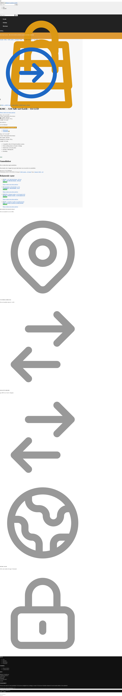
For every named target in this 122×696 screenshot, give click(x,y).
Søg (16, 4)
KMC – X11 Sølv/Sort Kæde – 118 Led (12, 180)
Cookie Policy (6, 669)
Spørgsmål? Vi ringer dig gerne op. (8, 127)
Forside (1, 39)
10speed (36, 172)
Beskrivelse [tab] (5, 130)
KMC (39, 172)
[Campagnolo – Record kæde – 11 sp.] (33, 187)
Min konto (5, 662)
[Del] (3, 694)
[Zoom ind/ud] (0, 694)
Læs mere (5, 182)
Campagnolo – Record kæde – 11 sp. (11, 188)
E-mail (1, 680)
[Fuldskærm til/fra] (2, 694)
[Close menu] (0, 1)
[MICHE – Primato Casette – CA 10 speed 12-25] (33, 194)
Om (4, 7)
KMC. (5, 39)
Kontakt (4, 8)
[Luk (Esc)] (4, 694)
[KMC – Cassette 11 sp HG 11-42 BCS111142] (33, 201)
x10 (42, 172)
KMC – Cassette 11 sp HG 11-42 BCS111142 (13, 203)
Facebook (5, 663)
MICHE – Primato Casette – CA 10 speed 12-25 (14, 195)
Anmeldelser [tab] (6, 131)
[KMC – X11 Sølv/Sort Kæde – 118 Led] (33, 179)
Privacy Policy (6, 668)
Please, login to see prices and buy (7, 112)
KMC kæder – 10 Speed (13, 39)
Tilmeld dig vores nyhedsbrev (6, 688)
